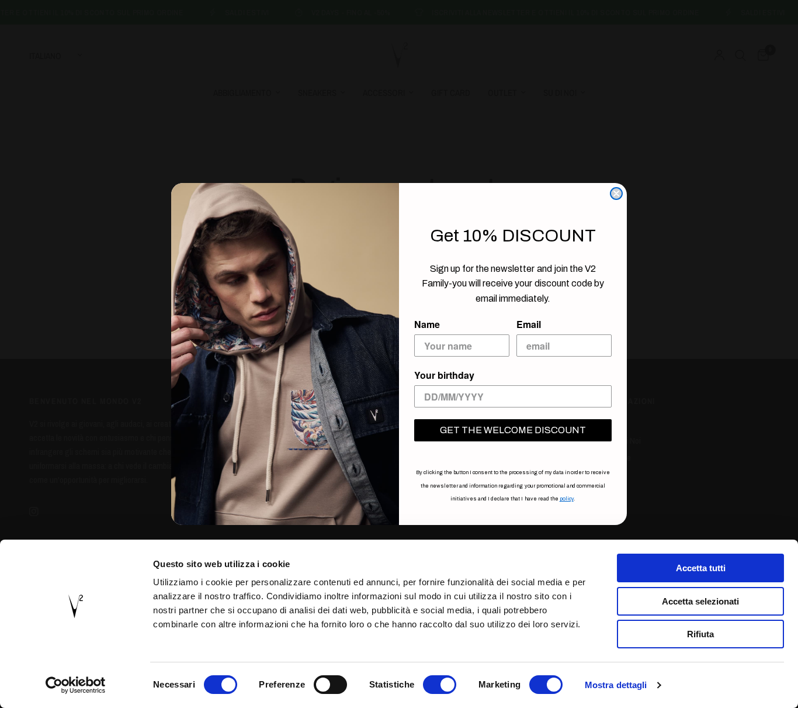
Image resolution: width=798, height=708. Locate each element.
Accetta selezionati (700, 601)
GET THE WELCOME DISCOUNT (513, 430)
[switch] (330, 684)
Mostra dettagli (616, 685)
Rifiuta (700, 634)
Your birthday (444, 375)
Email (528, 324)
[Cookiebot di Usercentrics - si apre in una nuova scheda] (76, 685)
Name (427, 324)
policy (567, 499)
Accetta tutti (701, 568)
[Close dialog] (616, 193)
